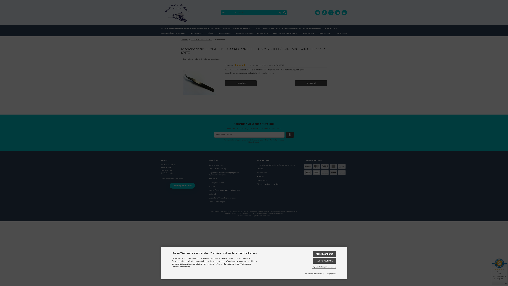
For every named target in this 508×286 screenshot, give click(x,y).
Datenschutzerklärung (314, 273)
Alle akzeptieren (324, 254)
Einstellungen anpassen (325, 267)
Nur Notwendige (325, 261)
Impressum (331, 273)
